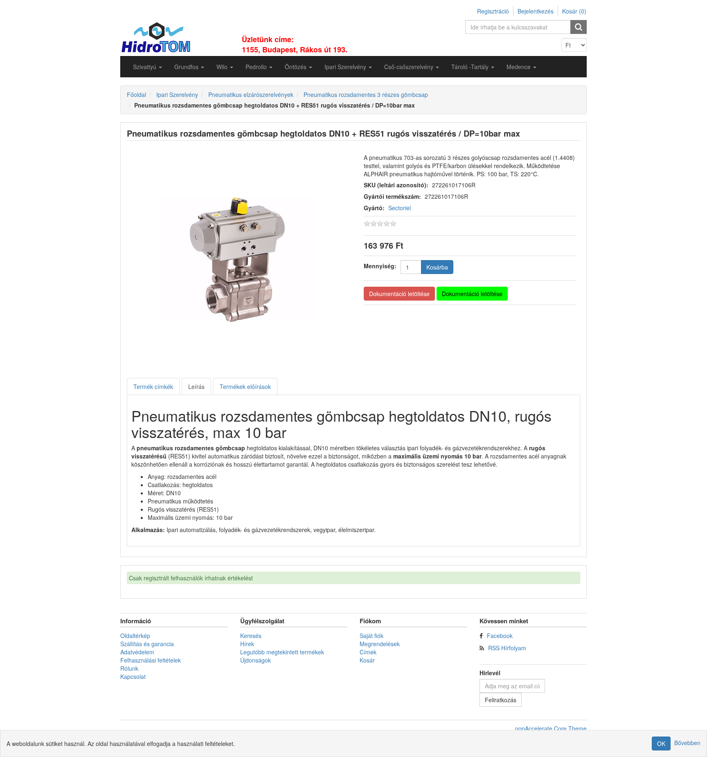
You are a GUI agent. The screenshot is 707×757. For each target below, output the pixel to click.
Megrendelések (380, 644)
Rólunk (129, 668)
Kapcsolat (133, 676)
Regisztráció (493, 11)
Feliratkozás (500, 700)
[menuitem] (147, 66)
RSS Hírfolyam (507, 648)
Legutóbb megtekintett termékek (282, 652)
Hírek (247, 644)
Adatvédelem (137, 652)
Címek (368, 652)
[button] (147, 66)
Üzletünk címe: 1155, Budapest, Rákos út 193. (294, 44)
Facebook (500, 635)
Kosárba (437, 267)
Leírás (196, 386)
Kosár (367, 660)
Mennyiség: (380, 266)
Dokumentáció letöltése (399, 294)
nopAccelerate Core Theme (551, 728)
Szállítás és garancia (147, 644)
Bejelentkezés (536, 11)
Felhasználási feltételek (150, 660)
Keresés (250, 635)
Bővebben (687, 743)
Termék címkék (153, 386)
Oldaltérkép (135, 635)
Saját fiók (371, 635)
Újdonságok (255, 660)
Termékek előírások (245, 386)
